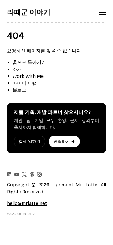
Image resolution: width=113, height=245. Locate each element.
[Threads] (32, 174)
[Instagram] (39, 174)
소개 (17, 69)
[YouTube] (16, 174)
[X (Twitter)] (24, 174)
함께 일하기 (29, 141)
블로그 (19, 90)
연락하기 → (64, 141)
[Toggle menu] (102, 12)
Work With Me (28, 76)
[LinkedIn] (9, 174)
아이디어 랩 (24, 83)
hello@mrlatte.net (27, 203)
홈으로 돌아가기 (29, 62)
